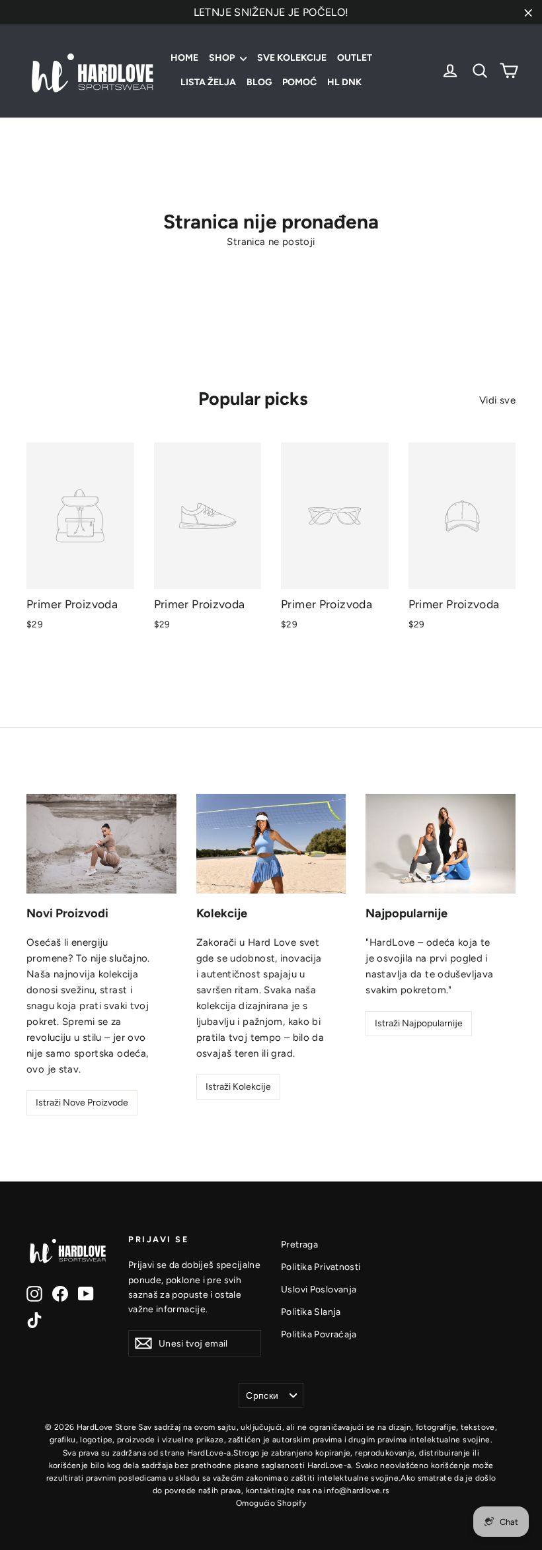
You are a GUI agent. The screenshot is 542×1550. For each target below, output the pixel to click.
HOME (184, 57)
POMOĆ (299, 82)
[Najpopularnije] (441, 844)
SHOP (223, 57)
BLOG (259, 82)
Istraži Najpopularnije (419, 1023)
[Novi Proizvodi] (101, 844)
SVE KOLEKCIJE (292, 57)
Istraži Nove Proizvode (82, 1102)
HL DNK (344, 82)
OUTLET (354, 57)
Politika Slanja (311, 1311)
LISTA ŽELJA (208, 82)
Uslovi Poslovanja (318, 1289)
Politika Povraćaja (319, 1334)
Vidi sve (497, 400)
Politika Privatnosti (321, 1266)
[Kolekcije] (271, 844)
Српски (262, 1395)
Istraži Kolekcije (238, 1086)
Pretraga (299, 1244)
